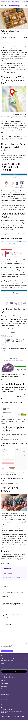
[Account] (23, 5)
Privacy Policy (22, 645)
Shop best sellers (8, 573)
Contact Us (3, 689)
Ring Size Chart (4, 691)
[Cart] (26, 5)
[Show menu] (2, 5)
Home (2, 42)
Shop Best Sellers (8, 571)
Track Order (4, 686)
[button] (5, 5)
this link (14, 138)
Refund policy (4, 700)
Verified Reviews (5, 683)
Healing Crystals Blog (8, 42)
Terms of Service (6, 646)
